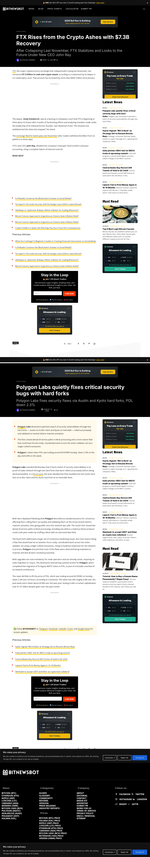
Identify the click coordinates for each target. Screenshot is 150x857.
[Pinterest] (89, 343)
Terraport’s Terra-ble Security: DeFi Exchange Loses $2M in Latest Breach (48, 204)
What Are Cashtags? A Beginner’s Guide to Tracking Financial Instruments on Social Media (55, 241)
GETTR (135, 804)
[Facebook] (78, 343)
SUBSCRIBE (69, 294)
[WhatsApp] (94, 343)
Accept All (140, 852)
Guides (106, 226)
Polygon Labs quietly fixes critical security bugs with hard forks (119, 114)
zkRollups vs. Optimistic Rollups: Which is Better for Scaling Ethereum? (47, 210)
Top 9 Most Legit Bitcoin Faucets (118, 229)
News (24, 31)
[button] (144, 9)
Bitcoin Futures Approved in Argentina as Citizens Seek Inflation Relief (47, 216)
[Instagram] (116, 799)
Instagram (125, 799)
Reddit (123, 804)
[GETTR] (129, 804)
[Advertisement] (54, 99)
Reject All (124, 852)
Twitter (139, 794)
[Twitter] (132, 794)
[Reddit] (116, 804)
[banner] (75, 22)
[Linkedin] (134, 799)
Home (18, 31)
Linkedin (142, 799)
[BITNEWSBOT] (13, 8)
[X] (83, 343)
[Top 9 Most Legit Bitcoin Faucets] (120, 214)
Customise (109, 852)
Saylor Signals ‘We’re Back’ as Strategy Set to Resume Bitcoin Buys (118, 133)
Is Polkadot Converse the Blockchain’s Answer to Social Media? (43, 198)
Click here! (100, 3)
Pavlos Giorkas (28, 60)
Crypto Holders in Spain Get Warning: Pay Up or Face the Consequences (47, 228)
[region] (75, 850)
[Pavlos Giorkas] (18, 60)
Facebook (124, 794)
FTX (14, 71)
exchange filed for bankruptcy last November (36, 135)
